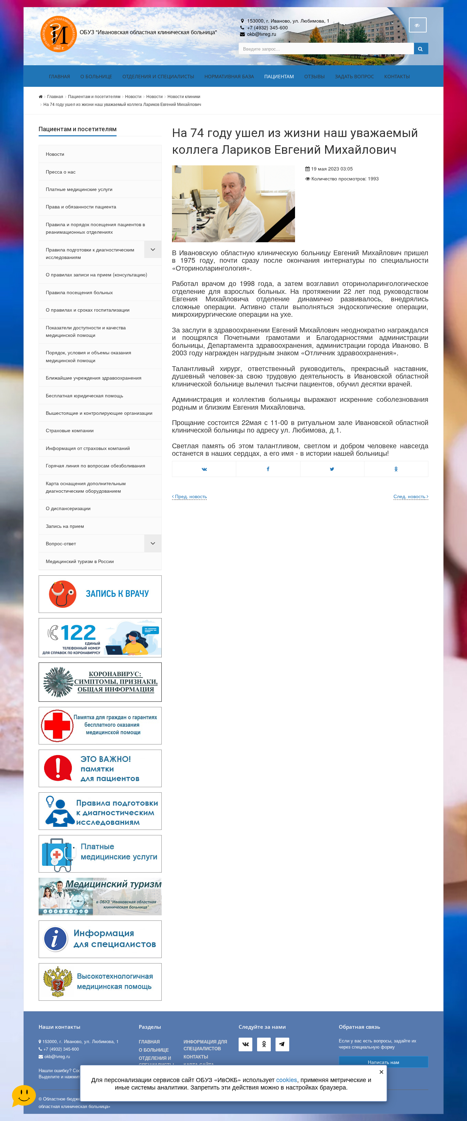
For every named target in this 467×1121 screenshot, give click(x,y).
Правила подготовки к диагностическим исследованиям (90, 253)
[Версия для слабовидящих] (418, 24)
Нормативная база (229, 76)
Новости (133, 96)
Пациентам (279, 76)
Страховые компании (70, 430)
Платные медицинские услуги (79, 189)
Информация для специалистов (205, 1045)
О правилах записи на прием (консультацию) (96, 274)
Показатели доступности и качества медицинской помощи (86, 331)
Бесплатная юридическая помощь (84, 395)
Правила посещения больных (79, 292)
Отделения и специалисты (158, 76)
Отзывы (314, 76)
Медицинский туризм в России (80, 561)
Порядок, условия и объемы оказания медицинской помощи (88, 356)
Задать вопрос (354, 76)
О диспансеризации (68, 508)
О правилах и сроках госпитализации (88, 309)
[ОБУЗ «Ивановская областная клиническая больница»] (59, 33)
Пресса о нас (61, 171)
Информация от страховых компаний (88, 448)
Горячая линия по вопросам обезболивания (95, 465)
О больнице (96, 76)
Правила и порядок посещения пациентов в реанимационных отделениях (95, 228)
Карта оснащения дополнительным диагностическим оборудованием (86, 487)
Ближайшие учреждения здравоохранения (94, 377)
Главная (59, 76)
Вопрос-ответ (61, 543)
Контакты (397, 76)
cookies (286, 1079)
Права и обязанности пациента (81, 206)
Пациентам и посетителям (94, 96)
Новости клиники (184, 96)
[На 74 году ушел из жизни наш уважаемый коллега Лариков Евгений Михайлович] (233, 203)
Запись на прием (65, 525)
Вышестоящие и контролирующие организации (99, 412)
